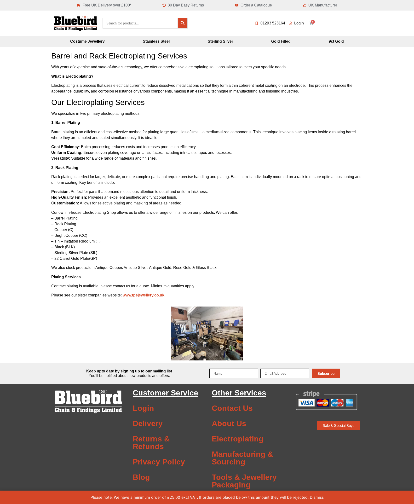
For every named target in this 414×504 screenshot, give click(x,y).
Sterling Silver (220, 41)
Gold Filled (281, 41)
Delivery (148, 423)
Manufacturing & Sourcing (242, 458)
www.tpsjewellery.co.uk (143, 295)
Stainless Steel (156, 41)
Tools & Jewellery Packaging (244, 481)
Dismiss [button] (317, 497)
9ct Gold (336, 41)
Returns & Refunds (151, 442)
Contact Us (232, 408)
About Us (229, 423)
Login (143, 408)
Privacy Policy (159, 462)
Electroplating (238, 438)
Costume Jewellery (87, 41)
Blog (141, 477)
